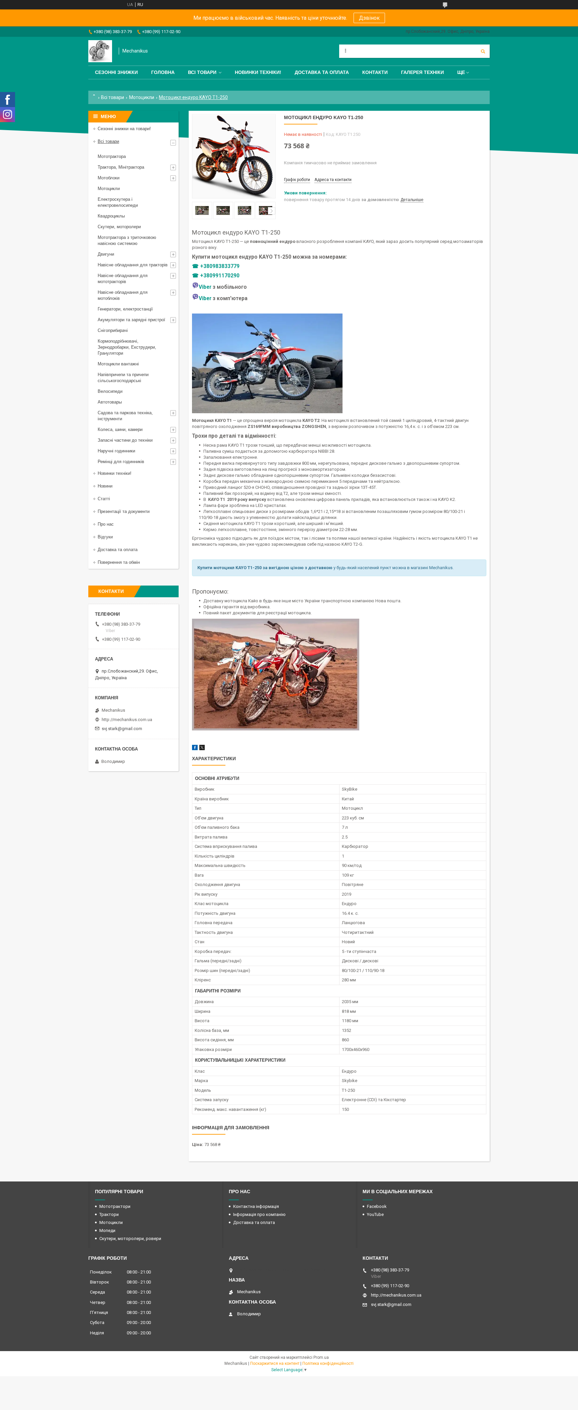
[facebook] (195, 748)
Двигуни (106, 254)
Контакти (375, 72)
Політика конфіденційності (328, 1363)
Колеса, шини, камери (120, 429)
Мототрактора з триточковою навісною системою (127, 240)
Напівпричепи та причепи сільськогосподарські (123, 377)
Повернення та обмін (119, 562)
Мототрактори (114, 1206)
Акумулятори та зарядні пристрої (131, 319)
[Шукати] (483, 51)
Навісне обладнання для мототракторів (123, 278)
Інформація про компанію (259, 1214)
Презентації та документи (124, 511)
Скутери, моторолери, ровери (130, 1238)
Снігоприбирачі (113, 330)
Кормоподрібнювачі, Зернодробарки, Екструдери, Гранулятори (127, 347)
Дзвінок (369, 18)
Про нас (106, 524)
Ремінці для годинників (121, 461)
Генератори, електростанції (125, 309)
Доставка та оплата (322, 72)
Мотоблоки (108, 177)
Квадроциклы (111, 215)
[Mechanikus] (100, 51)
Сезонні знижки (116, 72)
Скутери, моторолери (119, 226)
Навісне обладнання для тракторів (133, 264)
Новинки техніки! (258, 72)
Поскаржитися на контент (274, 1363)
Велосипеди (110, 391)
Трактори (109, 1214)
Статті (104, 498)
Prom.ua (321, 1357)
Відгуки (105, 536)
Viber (205, 287)
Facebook (377, 1206)
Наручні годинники (116, 450)
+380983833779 (219, 266)
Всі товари (202, 72)
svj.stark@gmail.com (122, 728)
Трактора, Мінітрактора (121, 167)
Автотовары (110, 402)
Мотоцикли (141, 97)
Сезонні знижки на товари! (124, 128)
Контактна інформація (256, 1206)
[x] (202, 748)
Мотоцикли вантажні (118, 363)
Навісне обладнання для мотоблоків (123, 295)
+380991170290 (219, 276)
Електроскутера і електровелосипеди (118, 202)
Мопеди (107, 1230)
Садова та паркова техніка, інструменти (125, 415)
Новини (105, 486)
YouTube (375, 1214)
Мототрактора (112, 156)
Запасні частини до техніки (125, 440)
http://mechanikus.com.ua (127, 719)
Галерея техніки (422, 72)
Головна (163, 72)
